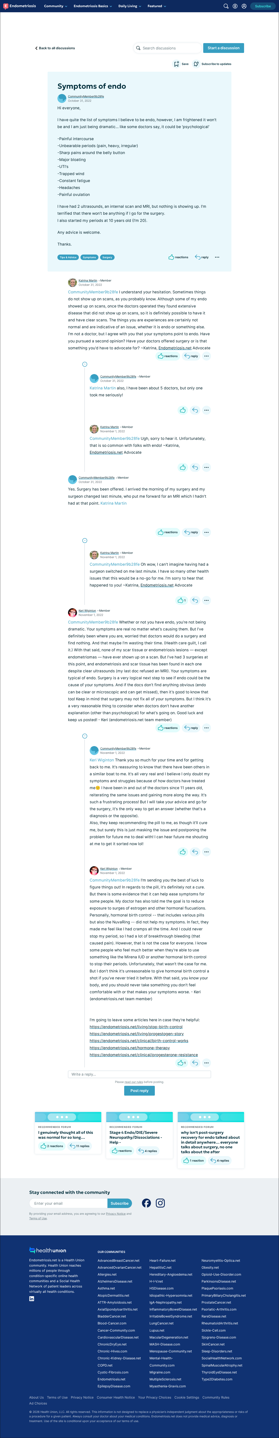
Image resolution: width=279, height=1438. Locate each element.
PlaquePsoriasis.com (217, 1288)
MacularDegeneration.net (169, 1337)
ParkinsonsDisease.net (219, 1281)
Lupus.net (157, 1330)
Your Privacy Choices (154, 1397)
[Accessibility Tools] (235, 6)
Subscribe (120, 1203)
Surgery (107, 257)
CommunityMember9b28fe (86, 96)
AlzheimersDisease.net (115, 1281)
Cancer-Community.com (116, 1330)
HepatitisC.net (161, 1267)
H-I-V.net (156, 1281)
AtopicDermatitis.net (113, 1295)
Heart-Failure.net (163, 1260)
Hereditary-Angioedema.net (171, 1274)
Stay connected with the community (69, 1192)
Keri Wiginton (87, 610)
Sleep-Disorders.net (217, 1351)
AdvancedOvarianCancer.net (120, 1267)
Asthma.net (106, 1288)
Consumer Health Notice (116, 1397)
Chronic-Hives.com (112, 1351)
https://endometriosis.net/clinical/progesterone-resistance (144, 1055)
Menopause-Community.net (171, 1351)
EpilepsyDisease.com (114, 1386)
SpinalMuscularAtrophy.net (222, 1365)
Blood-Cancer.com (112, 1323)
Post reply (139, 1090)
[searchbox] (172, 48)
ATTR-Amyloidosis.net (115, 1302)
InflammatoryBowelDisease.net (173, 1309)
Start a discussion (224, 48)
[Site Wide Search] (226, 6)
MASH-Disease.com (165, 1344)
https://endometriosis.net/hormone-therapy (130, 1048)
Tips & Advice (68, 257)
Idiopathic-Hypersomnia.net (171, 1295)
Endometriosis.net (175, 348)
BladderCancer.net (112, 1316)
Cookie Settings (186, 1397)
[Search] (138, 48)
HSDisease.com (162, 1288)
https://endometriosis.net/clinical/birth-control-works (139, 1040)
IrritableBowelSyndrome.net (171, 1316)
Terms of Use (38, 1218)
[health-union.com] (47, 1251)
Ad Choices (38, 1403)
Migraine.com (160, 1372)
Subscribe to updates (216, 64)
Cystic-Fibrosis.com (113, 1372)
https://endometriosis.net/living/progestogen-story (137, 1033)
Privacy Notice (116, 1213)
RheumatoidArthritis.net (220, 1323)
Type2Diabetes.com (217, 1379)
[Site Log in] (244, 6)
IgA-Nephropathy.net (166, 1302)
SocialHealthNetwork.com (222, 1358)
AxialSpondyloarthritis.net (118, 1309)
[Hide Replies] (84, 364)
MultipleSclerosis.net (165, 1379)
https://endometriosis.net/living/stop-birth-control (136, 1027)
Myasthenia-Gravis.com (168, 1386)
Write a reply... (83, 1074)
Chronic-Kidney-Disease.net (119, 1358)
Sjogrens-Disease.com (219, 1337)
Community (53, 6)
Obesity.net (210, 1267)
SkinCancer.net (213, 1344)
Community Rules (215, 1397)
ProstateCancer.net (216, 1302)
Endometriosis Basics (91, 6)
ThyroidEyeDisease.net (219, 1372)
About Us (36, 1397)
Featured (155, 6)
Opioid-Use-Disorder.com (221, 1274)
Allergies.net (107, 1274)
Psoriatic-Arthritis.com (219, 1309)
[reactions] (182, 410)
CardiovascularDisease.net (118, 1337)
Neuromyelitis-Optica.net (221, 1260)
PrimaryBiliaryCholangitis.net (224, 1295)
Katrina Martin (88, 280)
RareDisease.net (214, 1316)
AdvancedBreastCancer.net (119, 1260)
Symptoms (89, 257)
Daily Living (127, 6)
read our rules (134, 1082)
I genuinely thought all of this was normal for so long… (65, 1135)
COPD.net (105, 1365)
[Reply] (195, 410)
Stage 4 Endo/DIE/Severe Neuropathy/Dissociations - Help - (135, 1137)
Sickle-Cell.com (214, 1330)
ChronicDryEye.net (112, 1344)
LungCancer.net (162, 1323)
